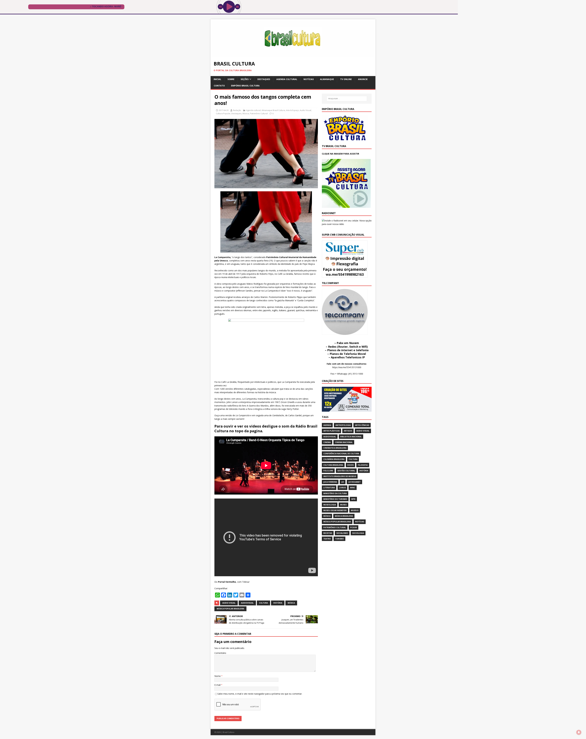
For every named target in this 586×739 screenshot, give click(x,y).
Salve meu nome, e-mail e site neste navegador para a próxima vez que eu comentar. (259, 693)
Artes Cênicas (362, 425)
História (277, 603)
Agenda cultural (286, 79)
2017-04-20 (223, 110)
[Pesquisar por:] (346, 98)
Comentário (220, 653)
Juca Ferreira (330, 482)
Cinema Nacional (344, 442)
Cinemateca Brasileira (334, 448)
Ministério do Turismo (335, 499)
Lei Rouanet (354, 482)
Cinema (327, 442)
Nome (217, 676)
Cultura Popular (223, 113)
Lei (342, 482)
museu (343, 504)
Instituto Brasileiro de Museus (339, 476)
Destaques (263, 79)
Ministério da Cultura (335, 493)
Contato (219, 85)
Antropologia (343, 425)
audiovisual (247, 603)
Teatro (327, 538)
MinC (352, 487)
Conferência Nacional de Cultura (341, 453)
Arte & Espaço (292, 110)
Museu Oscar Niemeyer (335, 510)
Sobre (231, 79)
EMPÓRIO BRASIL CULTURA (245, 85)
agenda (327, 425)
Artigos (348, 431)
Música (245, 113)
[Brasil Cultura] (293, 55)
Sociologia (358, 533)
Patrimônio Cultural (259, 113)
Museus (354, 510)
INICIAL (217, 79)
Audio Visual (305, 110)
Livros (342, 487)
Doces (350, 465)
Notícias (309, 79)
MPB (353, 499)
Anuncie (363, 79)
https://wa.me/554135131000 (346, 367)
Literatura (329, 487)
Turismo (339, 538)
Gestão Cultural (346, 470)
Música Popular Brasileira (230, 608)
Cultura (263, 603)
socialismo (342, 533)
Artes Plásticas (331, 431)
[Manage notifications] (578, 732)
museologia (329, 504)
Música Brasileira (344, 516)
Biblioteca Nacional (351, 436)
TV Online (346, 79)
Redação (237, 110)
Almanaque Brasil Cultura (273, 110)
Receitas (327, 533)
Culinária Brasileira (333, 459)
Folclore (328, 470)
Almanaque (327, 79)
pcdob (353, 527)
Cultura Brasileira (333, 465)
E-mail (217, 684)
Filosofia (363, 465)
